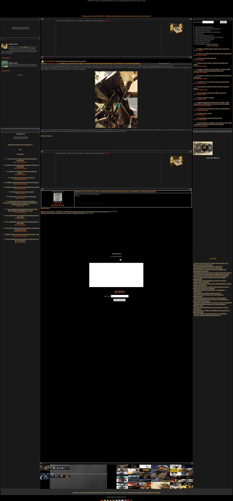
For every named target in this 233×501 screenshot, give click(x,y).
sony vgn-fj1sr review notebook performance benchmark (22, 159)
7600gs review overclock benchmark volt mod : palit (22, 234)
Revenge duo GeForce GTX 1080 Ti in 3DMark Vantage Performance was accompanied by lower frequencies (75, 211)
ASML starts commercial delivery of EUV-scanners (210, 298)
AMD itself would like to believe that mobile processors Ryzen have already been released (211, 287)
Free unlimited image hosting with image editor (71, 61)
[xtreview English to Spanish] (105, 500)
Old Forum (101, 492)
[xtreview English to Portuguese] (114, 500)
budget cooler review (205, 113)
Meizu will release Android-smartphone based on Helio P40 (213, 302)
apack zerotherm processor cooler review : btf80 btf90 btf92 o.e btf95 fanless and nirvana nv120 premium (212, 103)
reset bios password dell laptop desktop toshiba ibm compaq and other (22, 228)
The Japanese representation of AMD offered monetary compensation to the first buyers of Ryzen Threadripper (211, 275)
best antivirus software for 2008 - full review (212, 93)
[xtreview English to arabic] (131, 500)
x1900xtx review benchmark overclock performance (22, 182)
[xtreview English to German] (102, 500)
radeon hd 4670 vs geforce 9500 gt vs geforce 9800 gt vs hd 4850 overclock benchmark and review (212, 70)
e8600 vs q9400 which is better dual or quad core (213, 49)
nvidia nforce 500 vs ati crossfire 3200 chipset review (22, 187)
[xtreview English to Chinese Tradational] (128, 500)
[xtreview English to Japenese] (119, 500)
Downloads (108, 492)
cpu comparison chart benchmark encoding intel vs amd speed (22, 216)
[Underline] (117, 260)
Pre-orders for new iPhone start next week (207, 293)
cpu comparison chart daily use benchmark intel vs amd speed (22, 222)
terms (135, 492)
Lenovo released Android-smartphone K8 (207, 315)
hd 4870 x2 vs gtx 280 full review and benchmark (213, 82)
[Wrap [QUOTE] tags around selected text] (120, 260)
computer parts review (90, 492)
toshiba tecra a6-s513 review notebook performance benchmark (22, 165)
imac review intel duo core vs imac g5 (22, 177)
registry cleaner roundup (206, 97)
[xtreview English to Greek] (116, 500)
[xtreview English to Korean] (122, 500)
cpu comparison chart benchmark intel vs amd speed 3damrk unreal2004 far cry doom (22, 209)
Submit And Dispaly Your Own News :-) (20, 144)
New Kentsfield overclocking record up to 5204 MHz (210, 313)
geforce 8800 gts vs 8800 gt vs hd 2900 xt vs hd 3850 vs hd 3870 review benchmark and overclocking (212, 123)
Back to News (116, 253)
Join (126, 492)
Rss (20, 149)
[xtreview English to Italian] (111, 500)
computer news (78, 492)
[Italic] (115, 260)
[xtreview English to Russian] (125, 500)
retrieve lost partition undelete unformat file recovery (23, 172)
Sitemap (149, 492)
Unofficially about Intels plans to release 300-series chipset (213, 272)
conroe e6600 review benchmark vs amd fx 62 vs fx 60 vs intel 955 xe (22, 239)
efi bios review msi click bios (207, 58)
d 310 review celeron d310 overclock (22, 192)
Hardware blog (141, 492)
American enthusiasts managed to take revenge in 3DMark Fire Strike (63, 213)
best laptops (25, 47)
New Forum (116, 492)
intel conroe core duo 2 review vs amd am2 (22, 196)
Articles (130, 492)
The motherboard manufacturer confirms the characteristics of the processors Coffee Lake (208, 267)
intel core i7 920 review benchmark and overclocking (215, 53)
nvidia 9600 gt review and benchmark (210, 118)
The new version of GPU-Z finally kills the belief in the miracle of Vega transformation (210, 264)
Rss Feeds (20, 154)
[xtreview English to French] (108, 500)
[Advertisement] (76, 39)
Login (122, 492)
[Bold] (112, 260)
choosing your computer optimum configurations (214, 108)
